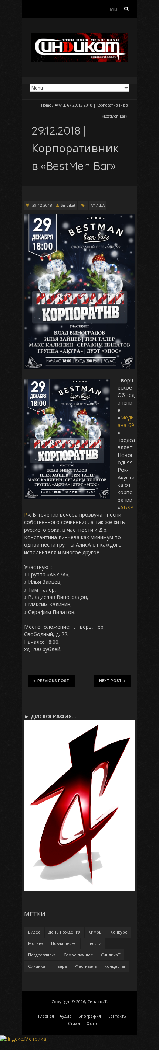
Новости (92, 943)
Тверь (61, 966)
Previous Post (53, 681)
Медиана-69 (126, 421)
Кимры (95, 932)
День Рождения (64, 932)
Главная (46, 1016)
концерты (115, 966)
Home (46, 105)
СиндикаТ (111, 954)
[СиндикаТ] (79, 36)
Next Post (110, 681)
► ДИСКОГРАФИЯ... (50, 716)
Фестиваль (86, 966)
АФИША (62, 105)
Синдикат (37, 966)
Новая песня (64, 943)
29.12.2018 (41, 205)
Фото (92, 1023)
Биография (89, 1016)
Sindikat (68, 205)
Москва (35, 943)
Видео (34, 932)
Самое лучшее (78, 954)
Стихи (74, 1023)
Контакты (117, 1016)
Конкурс (118, 932)
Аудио (66, 1016)
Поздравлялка (42, 954)
